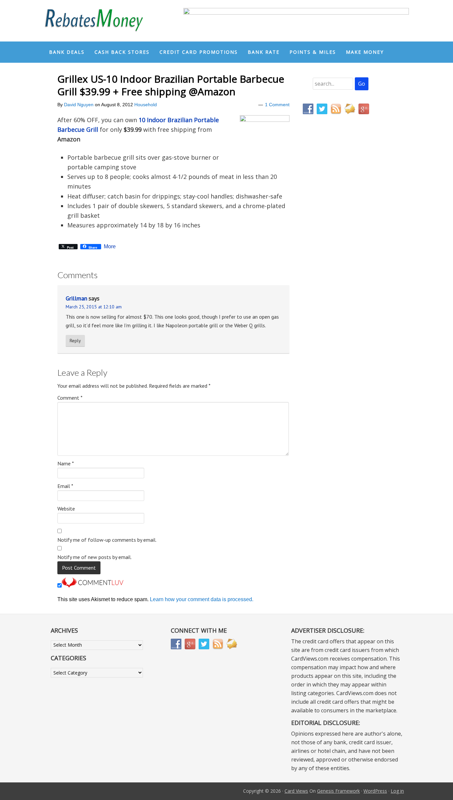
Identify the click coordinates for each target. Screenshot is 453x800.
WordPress (375, 791)
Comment (70, 397)
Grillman (76, 298)
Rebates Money (94, 20)
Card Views (296, 791)
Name (65, 463)
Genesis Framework (338, 791)
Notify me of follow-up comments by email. (107, 539)
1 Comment (277, 104)
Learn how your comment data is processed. (201, 599)
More (110, 246)
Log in (397, 791)
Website (66, 508)
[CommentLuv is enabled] (92, 586)
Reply (75, 341)
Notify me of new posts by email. (94, 557)
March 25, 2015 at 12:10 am (94, 307)
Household (145, 104)
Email (65, 486)
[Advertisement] (334, 258)
